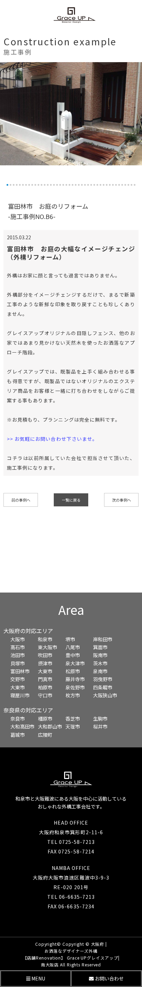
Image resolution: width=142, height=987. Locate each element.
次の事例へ (121, 500)
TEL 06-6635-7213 (71, 896)
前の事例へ (20, 500)
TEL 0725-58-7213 (71, 841)
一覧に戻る (71, 500)
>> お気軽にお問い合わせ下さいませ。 (52, 438)
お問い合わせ (109, 978)
